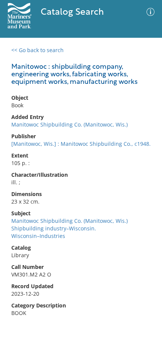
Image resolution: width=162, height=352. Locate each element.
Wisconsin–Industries (38, 235)
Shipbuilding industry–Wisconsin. (53, 228)
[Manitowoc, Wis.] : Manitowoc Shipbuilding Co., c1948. (81, 143)
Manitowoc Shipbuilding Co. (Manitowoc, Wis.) (69, 124)
